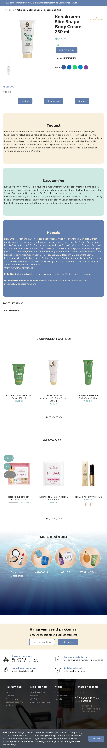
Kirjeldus (8, 87)
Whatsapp (75, 67)
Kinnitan (96, 739)
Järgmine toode (102, 10)
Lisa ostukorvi (67, 50)
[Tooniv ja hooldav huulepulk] (88, 473)
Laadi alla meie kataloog (90, 699)
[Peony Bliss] (91, 504)
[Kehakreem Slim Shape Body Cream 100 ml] (19, 372)
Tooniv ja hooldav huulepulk (88, 497)
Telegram (80, 67)
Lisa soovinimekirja (66, 58)
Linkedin (69, 67)
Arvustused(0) (11, 310)
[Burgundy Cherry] (85, 504)
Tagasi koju (98, 10)
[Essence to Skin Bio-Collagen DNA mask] (53, 473)
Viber (86, 67)
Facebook (63, 67)
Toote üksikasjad (13, 303)
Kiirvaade (28, 363)
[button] (25, 101)
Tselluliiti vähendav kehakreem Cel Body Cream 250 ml (53, 398)
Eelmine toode (95, 10)
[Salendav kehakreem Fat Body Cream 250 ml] (88, 372)
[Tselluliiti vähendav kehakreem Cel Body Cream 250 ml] (53, 372)
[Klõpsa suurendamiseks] (7, 59)
